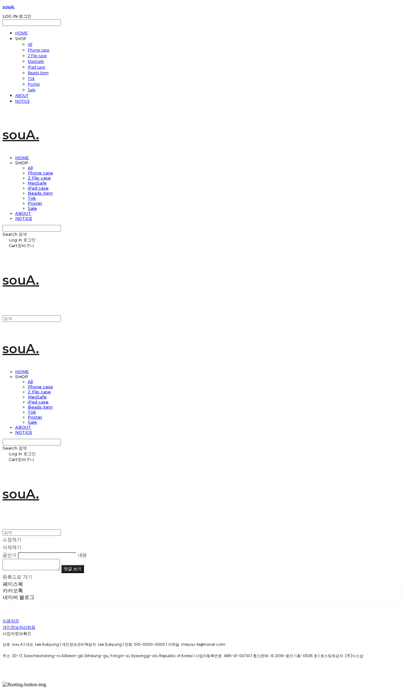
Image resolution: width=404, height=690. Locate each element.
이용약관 (11, 621)
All (30, 44)
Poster (34, 84)
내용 (82, 555)
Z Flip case (37, 55)
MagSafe (36, 61)
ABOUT (21, 95)
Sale (31, 90)
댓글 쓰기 (72, 569)
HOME (21, 33)
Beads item (38, 73)
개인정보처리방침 (19, 627)
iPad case (36, 67)
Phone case (38, 50)
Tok (31, 78)
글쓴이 (10, 555)
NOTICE (22, 101)
